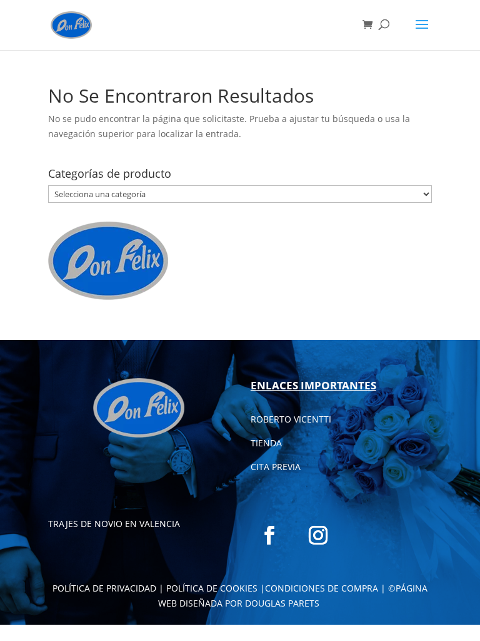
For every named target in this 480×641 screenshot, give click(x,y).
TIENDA (266, 443)
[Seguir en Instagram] (318, 535)
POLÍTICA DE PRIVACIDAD (104, 588)
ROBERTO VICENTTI (291, 419)
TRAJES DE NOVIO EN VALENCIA (114, 524)
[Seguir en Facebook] (269, 535)
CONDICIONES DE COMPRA (321, 588)
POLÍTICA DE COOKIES (212, 588)
